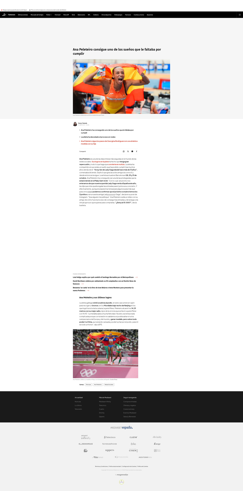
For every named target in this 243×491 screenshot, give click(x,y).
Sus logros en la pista (100, 161)
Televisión (78, 409)
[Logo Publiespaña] (121, 457)
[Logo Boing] (133, 444)
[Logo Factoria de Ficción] (109, 444)
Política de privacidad (115, 466)
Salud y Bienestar (129, 417)
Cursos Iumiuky (128, 409)
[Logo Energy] (157, 444)
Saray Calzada (82, 123)
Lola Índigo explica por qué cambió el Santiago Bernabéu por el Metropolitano (103, 277)
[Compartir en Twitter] (128, 151)
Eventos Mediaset (129, 413)
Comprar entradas (130, 402)
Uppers (101, 417)
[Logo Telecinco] (109, 437)
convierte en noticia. (116, 164)
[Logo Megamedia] (122, 475)
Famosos (11, 15)
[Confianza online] (121, 484)
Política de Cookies (143, 466)
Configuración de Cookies (129, 466)
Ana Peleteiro (98, 384)
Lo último (78, 405)
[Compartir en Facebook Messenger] (132, 151)
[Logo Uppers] (109, 450)
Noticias (78, 402)
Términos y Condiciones (101, 466)
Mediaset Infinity (105, 402)
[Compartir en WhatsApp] (123, 151)
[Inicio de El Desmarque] (4, 15)
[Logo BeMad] (86, 450)
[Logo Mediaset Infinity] (85, 437)
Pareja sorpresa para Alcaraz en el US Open (15, 10)
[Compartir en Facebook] (136, 151)
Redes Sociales (109, 384)
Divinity (101, 413)
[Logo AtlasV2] (97, 457)
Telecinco (102, 405)
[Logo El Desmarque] (86, 444)
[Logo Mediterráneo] (145, 457)
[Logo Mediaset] (121, 429)
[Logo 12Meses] (157, 450)
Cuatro (101, 409)
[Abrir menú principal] (240, 15)
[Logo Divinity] (157, 437)
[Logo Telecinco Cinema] (133, 450)
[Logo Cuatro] (133, 437)
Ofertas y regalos (129, 405)
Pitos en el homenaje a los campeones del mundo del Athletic (48, 10)
